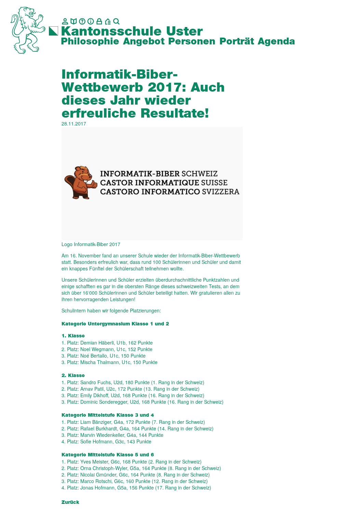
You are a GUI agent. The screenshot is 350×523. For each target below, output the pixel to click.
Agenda (276, 41)
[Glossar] (82, 21)
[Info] (90, 21)
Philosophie (90, 41)
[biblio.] (73, 21)
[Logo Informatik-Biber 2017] (152, 182)
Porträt (236, 41)
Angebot (143, 41)
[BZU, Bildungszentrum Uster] (108, 21)
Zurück (70, 502)
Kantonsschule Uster (132, 31)
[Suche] (116, 21)
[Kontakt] (65, 21)
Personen (191, 41)
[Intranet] (99, 21)
